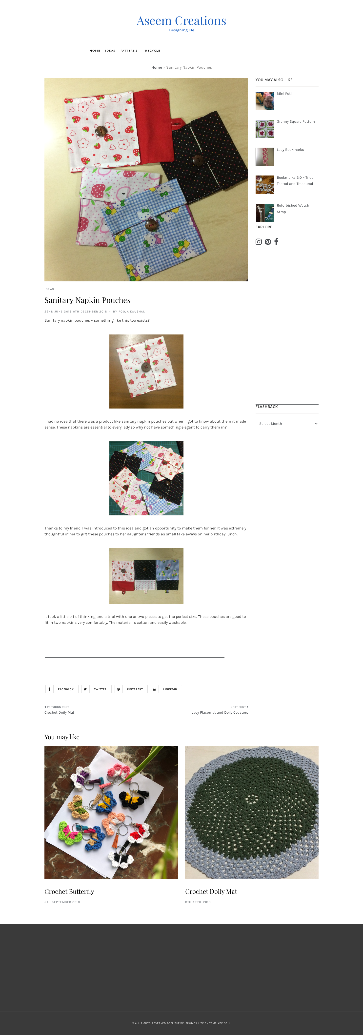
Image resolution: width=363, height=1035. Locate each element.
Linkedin (170, 689)
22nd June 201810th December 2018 (75, 311)
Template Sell (219, 1023)
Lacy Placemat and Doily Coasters (220, 712)
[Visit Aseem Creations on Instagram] (259, 243)
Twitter (100, 689)
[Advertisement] (134, 646)
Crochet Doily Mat (59, 712)
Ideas (110, 50)
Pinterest (135, 689)
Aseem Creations (181, 20)
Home (95, 50)
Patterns (129, 50)
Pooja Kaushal (132, 311)
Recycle (153, 50)
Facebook (66, 689)
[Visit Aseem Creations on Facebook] (276, 243)
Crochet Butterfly (69, 891)
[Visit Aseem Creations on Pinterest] (268, 243)
